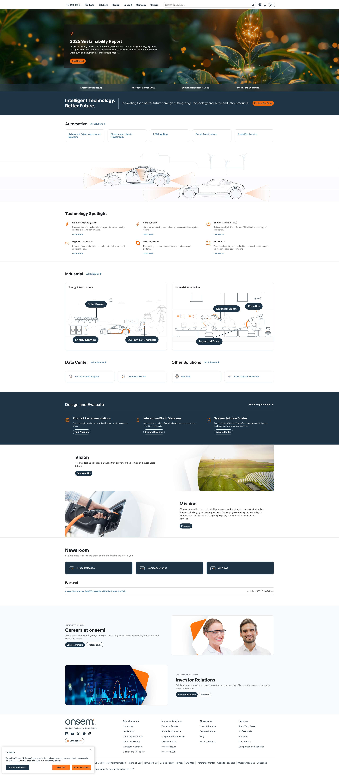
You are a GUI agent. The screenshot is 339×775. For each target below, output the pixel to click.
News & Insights (208, 726)
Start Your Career (247, 726)
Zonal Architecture (206, 134)
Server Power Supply (87, 376)
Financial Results (169, 726)
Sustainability (84, 473)
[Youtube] (73, 734)
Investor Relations (187, 694)
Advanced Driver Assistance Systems (84, 135)
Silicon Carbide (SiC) (225, 222)
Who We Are (244, 741)
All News (223, 568)
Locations (128, 726)
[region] (48, 760)
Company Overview (133, 736)
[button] (253, 5)
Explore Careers (75, 644)
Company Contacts (132, 746)
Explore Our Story (263, 103)
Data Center (76, 362)
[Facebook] (84, 734)
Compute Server (137, 376)
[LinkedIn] (67, 734)
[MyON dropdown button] (261, 5)
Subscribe (262, 762)
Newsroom (206, 721)
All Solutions (97, 124)
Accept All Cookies (81, 767)
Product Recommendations (92, 418)
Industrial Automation (187, 287)
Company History (131, 741)
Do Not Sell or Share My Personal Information (103, 762)
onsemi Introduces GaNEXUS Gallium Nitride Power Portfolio (95, 591)
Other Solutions (186, 362)
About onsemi (131, 721)
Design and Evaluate (84, 404)
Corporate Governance (172, 736)
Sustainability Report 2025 (195, 87)
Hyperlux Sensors (82, 241)
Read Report (78, 61)
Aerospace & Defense (246, 376)
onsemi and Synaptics (248, 87)
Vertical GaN (150, 222)
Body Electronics (247, 134)
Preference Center (206, 762)
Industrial (74, 274)
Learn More (77, 234)
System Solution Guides (230, 418)
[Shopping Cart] (266, 5)
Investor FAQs (168, 751)
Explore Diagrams (154, 432)
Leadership (128, 731)
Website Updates (246, 762)
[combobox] (207, 5)
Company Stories (157, 568)
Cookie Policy (167, 762)
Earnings (204, 694)
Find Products (82, 432)
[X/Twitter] (79, 734)
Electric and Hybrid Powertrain (121, 135)
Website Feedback (226, 762)
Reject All (61, 767)
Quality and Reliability (134, 751)
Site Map (190, 762)
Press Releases (86, 568)
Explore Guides (223, 432)
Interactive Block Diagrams (162, 418)
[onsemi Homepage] (73, 5)
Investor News (168, 746)
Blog (202, 736)
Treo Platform (151, 241)
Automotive (76, 123)
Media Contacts (208, 741)
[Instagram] (89, 734)
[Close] (90, 750)
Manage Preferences (17, 767)
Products (186, 526)
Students (242, 736)
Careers (243, 721)
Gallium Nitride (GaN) (84, 222)
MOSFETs (219, 241)
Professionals (95, 644)
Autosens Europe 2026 (143, 87)
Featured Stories (208, 731)
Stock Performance (171, 731)
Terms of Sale (150, 762)
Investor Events (169, 741)
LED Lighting (160, 134)
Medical (185, 376)
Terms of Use (134, 762)
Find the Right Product (260, 404)
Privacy (179, 762)
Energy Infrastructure (91, 87)
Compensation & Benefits (251, 746)
